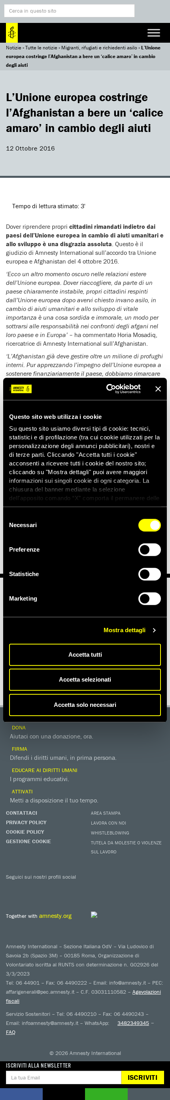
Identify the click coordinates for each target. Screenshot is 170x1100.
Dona (18, 727)
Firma (18, 748)
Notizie (13, 47)
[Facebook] (14, 888)
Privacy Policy (26, 822)
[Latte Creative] (113, 915)
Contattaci (21, 812)
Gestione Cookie (28, 841)
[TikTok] (109, 888)
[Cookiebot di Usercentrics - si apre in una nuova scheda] (107, 389)
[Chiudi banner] (158, 389)
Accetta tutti (85, 654)
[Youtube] (45, 888)
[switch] (149, 549)
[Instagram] (61, 888)
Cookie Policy (25, 831)
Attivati (21, 791)
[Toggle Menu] (153, 32)
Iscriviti (142, 1077)
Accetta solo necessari (85, 704)
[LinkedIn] (77, 888)
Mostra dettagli (125, 630)
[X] (30, 888)
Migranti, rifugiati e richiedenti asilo (99, 47)
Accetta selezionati (85, 679)
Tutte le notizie (41, 47)
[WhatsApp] (93, 888)
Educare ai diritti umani (43, 770)
